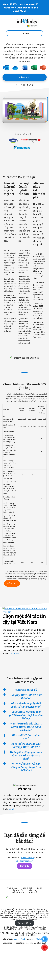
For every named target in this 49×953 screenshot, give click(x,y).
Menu (26, 33)
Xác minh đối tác (24, 923)
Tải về (11, 809)
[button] (24, 110)
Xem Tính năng (24, 85)
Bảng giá (24, 77)
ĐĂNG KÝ (12, 583)
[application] (25, 110)
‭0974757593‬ (19, 939)
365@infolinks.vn (24, 860)
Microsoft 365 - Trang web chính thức (24, 23)
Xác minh (13, 653)
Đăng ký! (24, 11)
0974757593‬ (27, 857)
